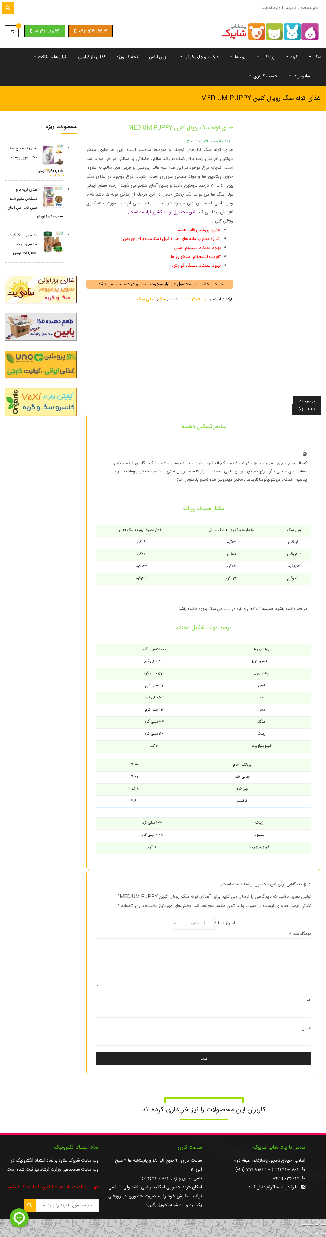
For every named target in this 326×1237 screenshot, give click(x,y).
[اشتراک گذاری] (310, 1225)
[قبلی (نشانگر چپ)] (323, 1233)
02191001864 (47, 32)
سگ (162, 299)
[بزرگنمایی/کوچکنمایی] (323, 1225)
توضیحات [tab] (307, 401)
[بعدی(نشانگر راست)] (317, 1233)
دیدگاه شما (300, 934)
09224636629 (93, 32)
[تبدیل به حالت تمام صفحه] (317, 1225)
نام (309, 1000)
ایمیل (306, 1028)
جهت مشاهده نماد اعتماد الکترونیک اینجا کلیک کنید (53, 1187)
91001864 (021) (286, 1169)
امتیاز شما (225, 923)
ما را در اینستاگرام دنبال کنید (273, 1187)
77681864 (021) (251, 1169)
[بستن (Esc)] (304, 1225)
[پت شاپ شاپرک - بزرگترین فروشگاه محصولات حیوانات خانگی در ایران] (270, 32)
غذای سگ (146, 299)
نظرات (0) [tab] (306, 409)
